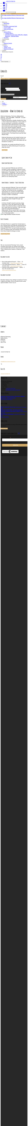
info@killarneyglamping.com (8, 361)
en (6, 5)
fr (6, 8)
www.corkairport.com (16, 266)
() (7, 97)
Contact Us (5, 150)
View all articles (5, 417)
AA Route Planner (5, 234)
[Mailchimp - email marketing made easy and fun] (10, 452)
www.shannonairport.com (9, 270)
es (6, 6)
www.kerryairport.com (16, 263)
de (6, 4)
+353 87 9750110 (10, 1)
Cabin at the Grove (8, 29)
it (6, 9)
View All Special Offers (6, 399)
